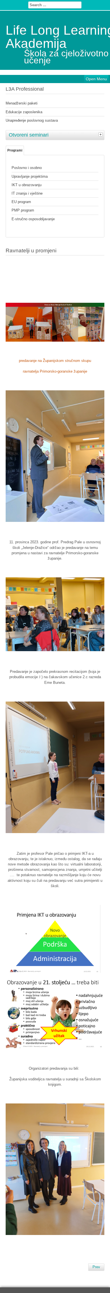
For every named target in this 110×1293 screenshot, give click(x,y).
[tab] (101, 134)
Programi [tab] (14, 150)
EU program (21, 202)
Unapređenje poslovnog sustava (32, 120)
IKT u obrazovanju (26, 185)
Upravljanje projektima (30, 176)
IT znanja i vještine (27, 193)
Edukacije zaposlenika (24, 112)
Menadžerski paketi (22, 103)
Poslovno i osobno (27, 168)
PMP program (23, 210)
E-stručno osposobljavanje (33, 219)
